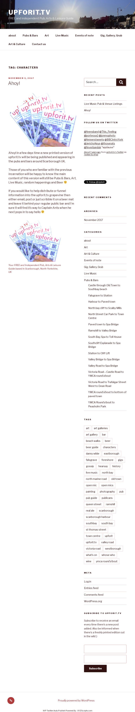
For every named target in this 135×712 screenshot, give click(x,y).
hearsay (103, 466)
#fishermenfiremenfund (98, 166)
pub (121, 491)
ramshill (110, 504)
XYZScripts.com (84, 710)
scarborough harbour (98, 516)
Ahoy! (14, 83)
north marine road (96, 478)
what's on (91, 554)
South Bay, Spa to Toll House (104, 336)
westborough (113, 548)
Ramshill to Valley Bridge (102, 330)
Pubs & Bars (30, 35)
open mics (107, 485)
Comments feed (93, 594)
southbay (91, 523)
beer (107, 440)
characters (109, 447)
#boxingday (119, 166)
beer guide (92, 447)
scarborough (106, 510)
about (12, 35)
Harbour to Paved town (101, 301)
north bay (107, 472)
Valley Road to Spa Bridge (103, 365)
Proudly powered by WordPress (76, 700)
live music (92, 472)
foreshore (107, 459)
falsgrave (91, 459)
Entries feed (91, 587)
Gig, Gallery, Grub (111, 35)
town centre (93, 535)
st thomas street (96, 529)
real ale (90, 510)
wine (88, 561)
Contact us (39, 44)
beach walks (93, 440)
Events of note (84, 35)
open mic (91, 485)
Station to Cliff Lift (99, 353)
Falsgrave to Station (100, 295)
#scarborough (102, 169)
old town (116, 478)
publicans (107, 497)
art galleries (101, 428)
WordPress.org (93, 601)
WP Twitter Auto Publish (54, 710)
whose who (108, 554)
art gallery (92, 434)
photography (107, 491)
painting (90, 491)
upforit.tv (29, 12)
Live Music (62, 35)
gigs (120, 459)
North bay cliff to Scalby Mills (105, 307)
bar (104, 434)
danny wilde (92, 453)
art (87, 428)
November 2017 (93, 219)
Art (47, 35)
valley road (107, 542)
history (116, 466)
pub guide (91, 497)
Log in (87, 581)
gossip (90, 466)
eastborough (111, 453)
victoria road (93, 548)
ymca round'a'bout (106, 561)
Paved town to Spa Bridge (103, 324)
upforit (109, 535)
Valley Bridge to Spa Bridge (104, 359)
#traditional (90, 177)
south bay (107, 523)
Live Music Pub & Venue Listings (103, 103)
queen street (93, 504)
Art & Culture (16, 44)
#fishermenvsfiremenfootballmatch (105, 173)
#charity (88, 169)
